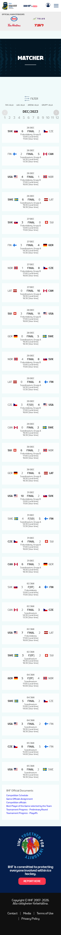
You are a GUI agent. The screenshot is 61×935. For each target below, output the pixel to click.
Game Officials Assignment (19, 799)
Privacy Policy (30, 918)
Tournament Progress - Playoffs (22, 813)
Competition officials (16, 802)
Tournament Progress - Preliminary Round (27, 809)
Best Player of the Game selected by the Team (29, 806)
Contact (12, 913)
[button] (56, 113)
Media (27, 913)
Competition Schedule (17, 795)
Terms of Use (45, 913)
